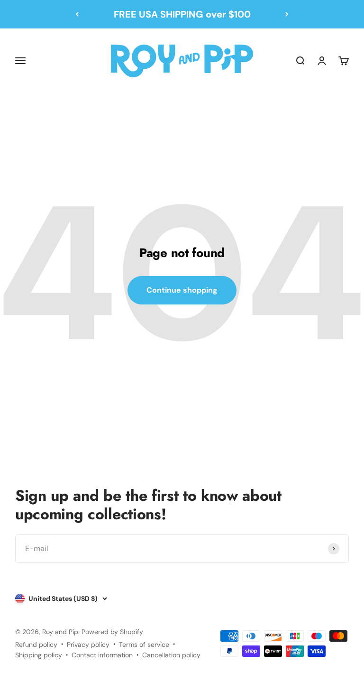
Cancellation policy (171, 655)
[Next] (287, 14)
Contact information (102, 655)
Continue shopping (182, 290)
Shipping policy (38, 655)
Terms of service (144, 644)
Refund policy (36, 644)
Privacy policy (88, 644)
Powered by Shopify (112, 631)
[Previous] (77, 14)
